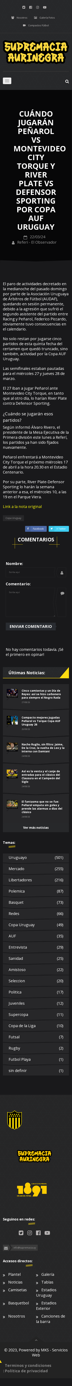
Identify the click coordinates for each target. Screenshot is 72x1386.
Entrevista (36, 947)
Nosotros (22, 17)
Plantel (14, 1274)
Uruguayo (36, 857)
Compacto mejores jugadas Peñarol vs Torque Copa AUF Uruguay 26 (41, 721)
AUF (36, 936)
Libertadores (36, 879)
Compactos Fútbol (38, 25)
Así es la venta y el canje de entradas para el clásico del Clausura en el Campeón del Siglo (41, 776)
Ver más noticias (36, 827)
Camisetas (17, 1289)
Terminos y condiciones (28, 1365)
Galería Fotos (47, 17)
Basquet (36, 902)
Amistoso (36, 969)
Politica (36, 992)
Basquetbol (18, 1303)
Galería (47, 1274)
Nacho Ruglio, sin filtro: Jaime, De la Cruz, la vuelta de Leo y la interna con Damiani (43, 747)
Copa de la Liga (36, 1025)
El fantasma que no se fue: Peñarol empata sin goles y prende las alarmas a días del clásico (42, 807)
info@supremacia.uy (25, 1247)
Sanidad (36, 958)
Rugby (36, 1048)
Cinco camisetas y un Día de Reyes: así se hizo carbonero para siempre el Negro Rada (41, 694)
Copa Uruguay (36, 924)
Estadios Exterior (46, 1305)
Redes (36, 913)
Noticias (15, 1282)
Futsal (36, 1037)
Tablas (47, 1282)
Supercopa (36, 1014)
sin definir (36, 1070)
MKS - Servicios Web (50, 1352)
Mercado (36, 868)
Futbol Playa (36, 1059)
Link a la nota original (22, 506)
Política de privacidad (26, 1370)
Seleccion (36, 980)
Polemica (36, 891)
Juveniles (36, 1003)
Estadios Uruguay (46, 1292)
